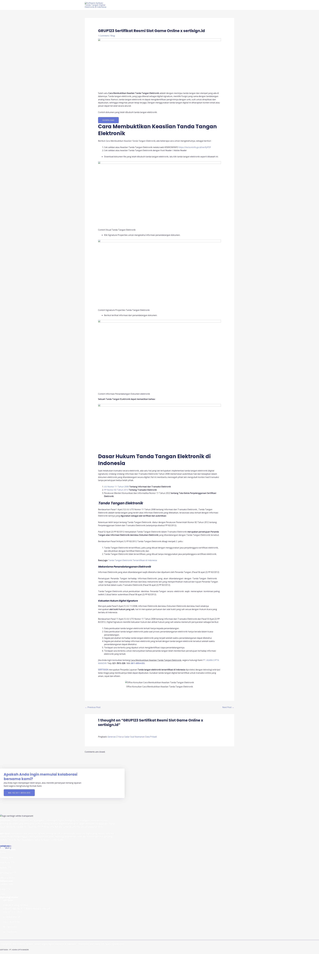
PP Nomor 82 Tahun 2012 (116, 489)
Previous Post (92, 707)
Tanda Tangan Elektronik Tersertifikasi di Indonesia (132, 560)
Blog (113, 35)
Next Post (228, 707)
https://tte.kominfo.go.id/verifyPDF (195, 147)
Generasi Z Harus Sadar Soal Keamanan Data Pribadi (132, 736)
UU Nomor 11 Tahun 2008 (116, 486)
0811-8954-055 (138, 663)
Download (108, 120)
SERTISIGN (103, 669)
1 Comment (103, 35)
